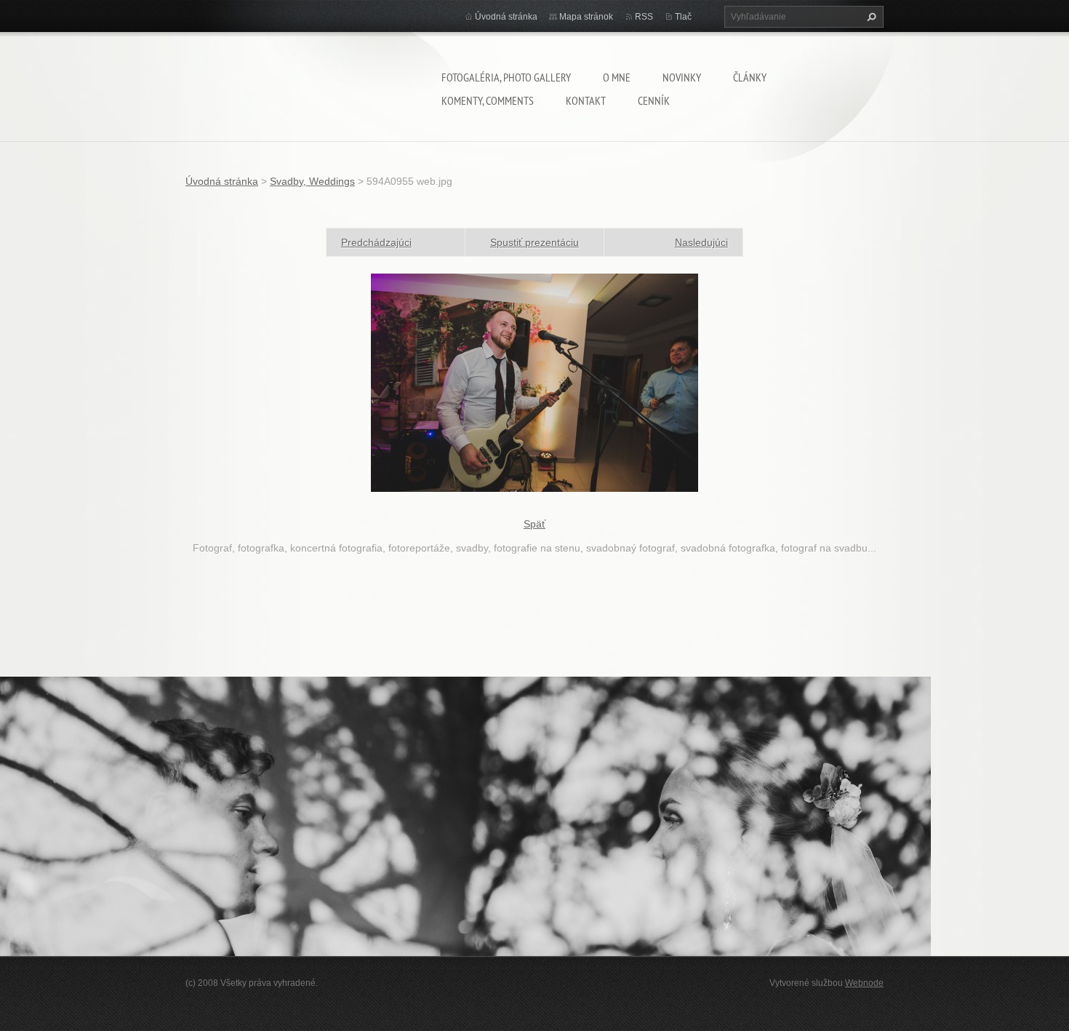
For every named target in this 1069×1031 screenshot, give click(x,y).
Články (749, 77)
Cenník (654, 100)
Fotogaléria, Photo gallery (506, 77)
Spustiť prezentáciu (534, 242)
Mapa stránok (586, 17)
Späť (534, 524)
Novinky (681, 77)
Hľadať (870, 17)
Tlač (683, 17)
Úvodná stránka (506, 17)
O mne (616, 77)
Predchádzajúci (376, 242)
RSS (644, 17)
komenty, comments (487, 100)
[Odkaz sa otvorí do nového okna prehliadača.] (534, 382)
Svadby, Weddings (312, 181)
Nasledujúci (701, 242)
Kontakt (586, 100)
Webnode (864, 983)
